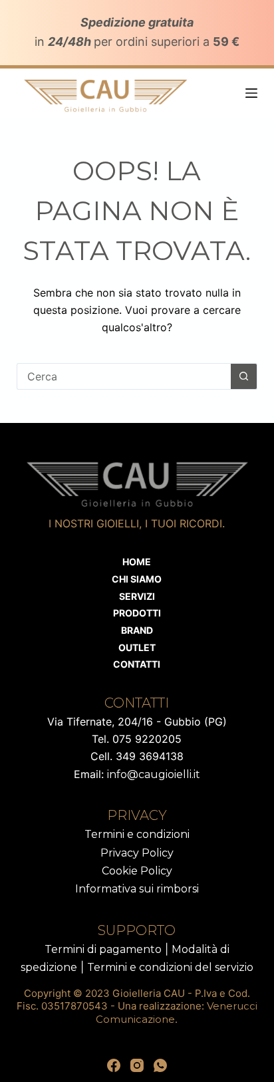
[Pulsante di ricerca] (244, 376)
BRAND (137, 630)
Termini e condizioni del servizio (170, 967)
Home (136, 561)
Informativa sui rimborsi (137, 888)
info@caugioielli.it (153, 774)
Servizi (137, 596)
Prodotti (137, 612)
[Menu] (251, 93)
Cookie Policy (137, 871)
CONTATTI (136, 664)
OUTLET (137, 647)
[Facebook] (113, 1065)
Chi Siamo (137, 579)
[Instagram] (137, 1065)
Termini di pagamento (103, 949)
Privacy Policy (137, 853)
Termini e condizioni (137, 834)
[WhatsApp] (160, 1065)
